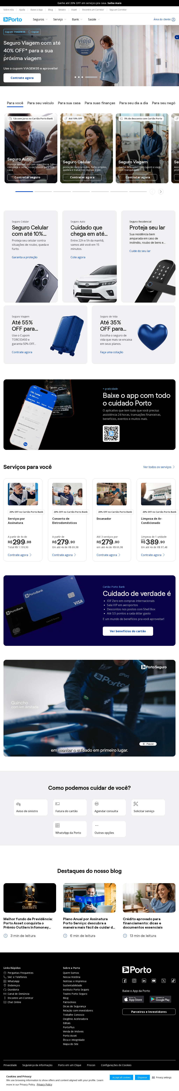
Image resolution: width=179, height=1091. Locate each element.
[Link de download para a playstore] (160, 999)
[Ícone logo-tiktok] (173, 981)
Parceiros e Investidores (149, 1012)
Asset (74, 9)
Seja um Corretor (118, 9)
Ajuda (22, 9)
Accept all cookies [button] (121, 1077)
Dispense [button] (142, 1077)
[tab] (15, 104)
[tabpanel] (89, 154)
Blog (50, 9)
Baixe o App (37, 9)
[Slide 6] (103, 77)
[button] (161, 1077)
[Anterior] (5, 55)
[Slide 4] (86, 77)
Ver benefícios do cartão (128, 631)
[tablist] (89, 104)
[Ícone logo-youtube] (154, 981)
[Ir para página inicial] (12, 19)
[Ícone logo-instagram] (134, 981)
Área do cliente (162, 19)
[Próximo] (174, 55)
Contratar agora (82, 177)
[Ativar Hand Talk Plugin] (176, 37)
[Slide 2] (79, 77)
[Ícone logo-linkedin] (144, 981)
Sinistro (62, 9)
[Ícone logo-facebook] (124, 981)
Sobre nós (8, 9)
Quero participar (23, 75)
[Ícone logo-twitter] (164, 981)
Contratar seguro (27, 177)
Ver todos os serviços (157, 467)
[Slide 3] (82, 77)
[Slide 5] (95, 77)
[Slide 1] (75, 77)
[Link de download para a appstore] (133, 999)
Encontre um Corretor (93, 9)
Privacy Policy (44, 1084)
